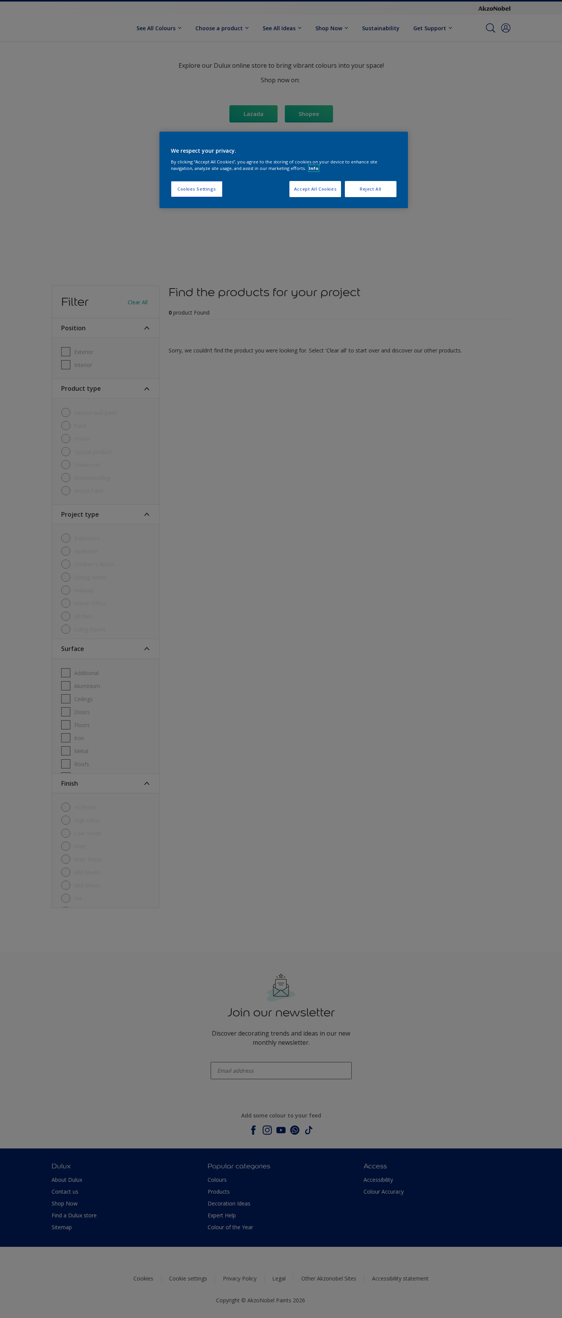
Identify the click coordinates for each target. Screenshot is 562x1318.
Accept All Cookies (315, 189)
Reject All (371, 189)
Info (313, 168)
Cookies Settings (196, 189)
